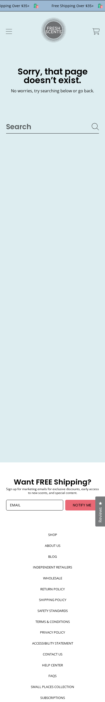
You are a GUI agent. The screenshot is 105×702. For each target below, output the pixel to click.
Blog (52, 556)
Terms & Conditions (52, 621)
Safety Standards (52, 610)
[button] (9, 31)
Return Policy (52, 589)
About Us (52, 545)
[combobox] (52, 127)
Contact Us (52, 654)
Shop (52, 534)
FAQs (52, 676)
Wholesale (52, 578)
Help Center (52, 665)
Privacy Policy (52, 632)
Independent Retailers (52, 567)
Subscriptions (52, 697)
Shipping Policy (52, 599)
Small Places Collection (52, 686)
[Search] (95, 126)
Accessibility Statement (52, 643)
